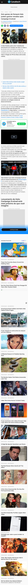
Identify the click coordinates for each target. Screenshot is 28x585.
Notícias (6, 11)
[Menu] (2, 2)
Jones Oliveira (22, 21)
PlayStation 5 (5, 110)
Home (2, 11)
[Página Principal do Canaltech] (14, 2)
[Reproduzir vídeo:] (14, 168)
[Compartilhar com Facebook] (5, 26)
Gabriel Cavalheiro (7, 21)
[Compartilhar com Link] (8, 26)
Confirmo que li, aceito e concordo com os (14, 28)
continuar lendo (14, 229)
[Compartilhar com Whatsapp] (2, 26)
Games (10, 11)
